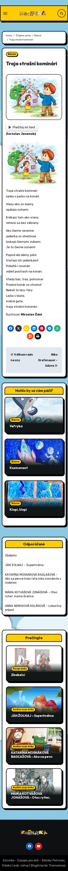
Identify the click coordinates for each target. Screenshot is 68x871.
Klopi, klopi (18, 509)
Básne (12, 54)
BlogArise (37, 865)
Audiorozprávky (23, 709)
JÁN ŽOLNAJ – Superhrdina (24, 565)
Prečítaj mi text (24, 127)
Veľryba (16, 426)
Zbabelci (11, 555)
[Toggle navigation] (5, 13)
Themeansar (57, 865)
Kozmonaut (19, 468)
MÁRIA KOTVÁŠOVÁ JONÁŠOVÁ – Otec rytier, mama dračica (30, 798)
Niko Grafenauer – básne (47, 360)
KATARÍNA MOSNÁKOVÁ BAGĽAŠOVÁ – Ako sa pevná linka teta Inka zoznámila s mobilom (33, 578)
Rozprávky (20, 668)
